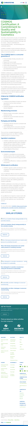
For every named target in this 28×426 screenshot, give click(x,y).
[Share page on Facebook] (5, 14)
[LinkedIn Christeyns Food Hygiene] (22, 366)
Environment (12, 369)
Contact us (3, 203)
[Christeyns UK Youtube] (20, 371)
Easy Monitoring (13, 348)
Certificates (22, 349)
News (21, 339)
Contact (21, 344)
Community (12, 364)
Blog (20, 342)
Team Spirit (12, 371)
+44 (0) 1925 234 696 (23, 379)
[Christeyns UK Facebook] (25, 371)
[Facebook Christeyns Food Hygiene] (25, 366)
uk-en (21, 2)
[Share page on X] (1, 14)
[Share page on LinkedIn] (3, 14)
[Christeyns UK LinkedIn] (22, 371)
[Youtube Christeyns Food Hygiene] (20, 366)
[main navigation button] (26, 2)
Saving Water (12, 343)
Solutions (12, 337)
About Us (22, 337)
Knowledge (12, 367)
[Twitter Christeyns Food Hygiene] (27, 366)
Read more (5, 234)
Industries (3, 337)
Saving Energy (12, 345)
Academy (3, 362)
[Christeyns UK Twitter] (27, 371)
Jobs (20, 346)
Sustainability (13, 362)
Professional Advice (14, 360)
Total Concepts (13, 350)
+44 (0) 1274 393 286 (23, 374)
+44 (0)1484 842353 (23, 383)
